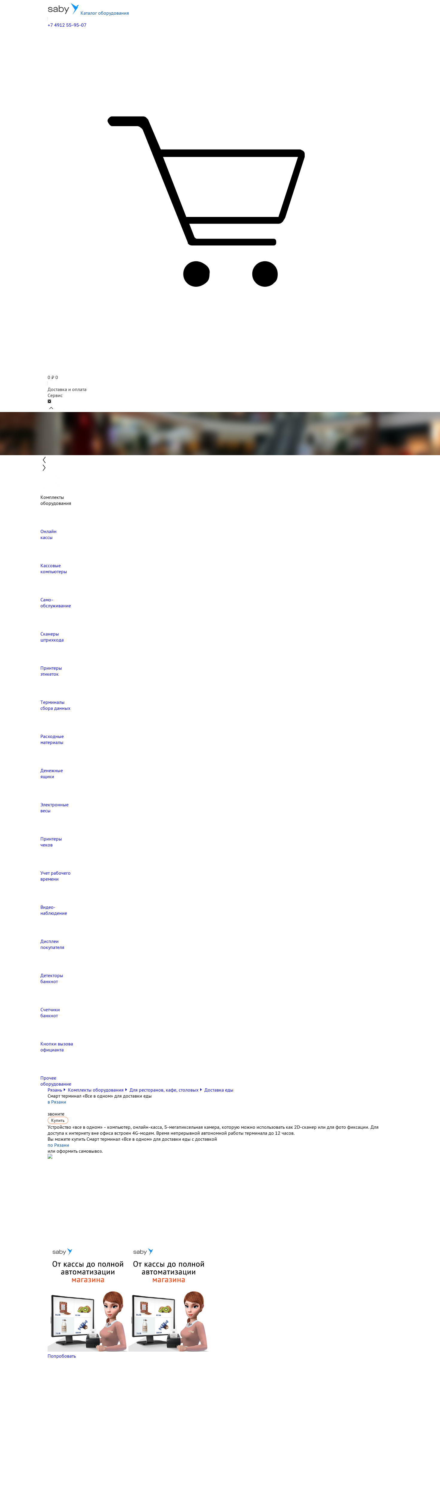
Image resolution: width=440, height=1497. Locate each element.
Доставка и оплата (67, 389)
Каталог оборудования (104, 13)
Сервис (55, 395)
